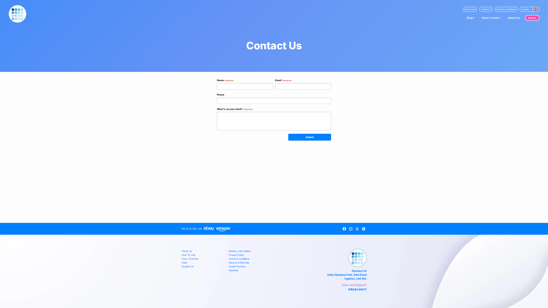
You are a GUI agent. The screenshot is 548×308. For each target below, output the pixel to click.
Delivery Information (240, 251)
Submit (310, 137)
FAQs (184, 262)
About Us (514, 18)
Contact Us (486, 9)
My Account (470, 9)
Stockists (233, 270)
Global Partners (237, 266)
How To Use (188, 255)
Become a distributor (506, 9)
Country (525, 9)
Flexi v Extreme (190, 258)
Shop (470, 18)
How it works (490, 18)
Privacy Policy (236, 255)
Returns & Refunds (239, 262)
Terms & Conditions (239, 258)
